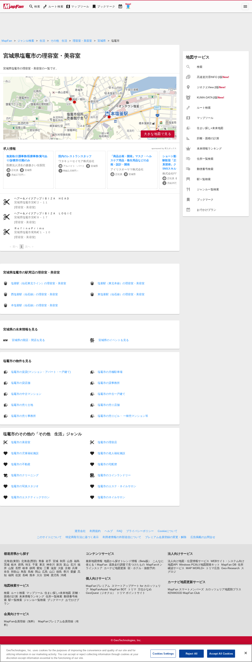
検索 (6, 592)
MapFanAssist (99, 589)
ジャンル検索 (26, 40)
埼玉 (28, 564)
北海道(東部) (12, 561)
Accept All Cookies (221, 653)
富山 (66, 564)
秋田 (62, 561)
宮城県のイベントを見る (113, 340)
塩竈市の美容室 (20, 442)
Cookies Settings (163, 653)
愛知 (39, 568)
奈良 (6, 571)
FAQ (119, 531)
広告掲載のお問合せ (202, 537)
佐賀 (18, 575)
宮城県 (101, 40)
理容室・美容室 (82, 40)
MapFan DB (228, 564)
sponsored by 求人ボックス (164, 148)
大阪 (60, 568)
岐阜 (25, 568)
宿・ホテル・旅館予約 (141, 568)
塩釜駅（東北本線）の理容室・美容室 (121, 283)
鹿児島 (55, 575)
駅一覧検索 (15, 599)
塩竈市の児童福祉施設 (25, 453)
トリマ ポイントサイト (131, 592)
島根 (30, 571)
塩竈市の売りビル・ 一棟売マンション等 (123, 415)
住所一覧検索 (54, 596)
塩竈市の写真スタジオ (25, 486)
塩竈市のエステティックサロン (30, 497)
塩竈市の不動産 (20, 464)
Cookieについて (167, 531)
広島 (45, 571)
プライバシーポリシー (140, 531)
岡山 (38, 571)
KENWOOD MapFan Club (184, 592)
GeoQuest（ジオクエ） (100, 592)
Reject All (191, 653)
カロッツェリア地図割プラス (223, 589)
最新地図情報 (94, 561)
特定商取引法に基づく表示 (82, 537)
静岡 (32, 568)
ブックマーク (55, 599)
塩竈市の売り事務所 (23, 415)
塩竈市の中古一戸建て (111, 393)
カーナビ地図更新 (115, 568)
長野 (18, 568)
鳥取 (23, 571)
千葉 (35, 564)
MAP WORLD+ (195, 568)
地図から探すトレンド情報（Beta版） (127, 561)
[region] (89, 108)
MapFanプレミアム (98, 585)
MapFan (7, 40)
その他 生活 (59, 40)
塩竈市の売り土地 (22, 404)
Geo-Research (230, 568)
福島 (77, 561)
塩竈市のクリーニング (25, 475)
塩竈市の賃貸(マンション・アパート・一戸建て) (41, 371)
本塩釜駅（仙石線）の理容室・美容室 (34, 305)
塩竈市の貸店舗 (20, 382)
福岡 (11, 575)
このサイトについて (49, 537)
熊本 (32, 575)
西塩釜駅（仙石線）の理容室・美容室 (34, 294)
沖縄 (63, 575)
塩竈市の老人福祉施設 (111, 453)
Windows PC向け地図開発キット (199, 564)
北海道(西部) (29, 561)
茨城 (6, 564)
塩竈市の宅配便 (107, 464)
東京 (42, 564)
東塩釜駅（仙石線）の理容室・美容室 (121, 294)
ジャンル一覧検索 (35, 599)
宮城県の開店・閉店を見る (28, 340)
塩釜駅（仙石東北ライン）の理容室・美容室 (38, 283)
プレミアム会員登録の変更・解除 (165, 537)
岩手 (48, 561)
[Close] (245, 653)
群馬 (21, 564)
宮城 (55, 561)
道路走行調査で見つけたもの (127, 564)
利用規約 (95, 531)
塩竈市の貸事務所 (109, 382)
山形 (69, 561)
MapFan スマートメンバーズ (186, 589)
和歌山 (15, 571)
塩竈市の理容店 (107, 442)
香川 (66, 571)
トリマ (132, 589)
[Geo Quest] (128, 6)
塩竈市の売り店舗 (109, 404)
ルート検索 (18, 592)
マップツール (34, 592)
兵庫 (75, 568)
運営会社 (80, 531)
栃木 (14, 564)
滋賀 (53, 568)
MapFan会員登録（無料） (20, 621)
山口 (52, 571)
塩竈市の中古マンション (26, 393)
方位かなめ (145, 589)
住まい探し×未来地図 (57, 592)
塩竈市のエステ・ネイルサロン (117, 486)
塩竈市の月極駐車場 (110, 371)
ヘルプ (109, 531)
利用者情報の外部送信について (122, 537)
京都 (67, 568)
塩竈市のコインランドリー (114, 475)
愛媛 (73, 571)
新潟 (59, 564)
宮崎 (46, 575)
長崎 (25, 575)
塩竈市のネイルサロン (111, 497)
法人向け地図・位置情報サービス (188, 561)
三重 (46, 568)
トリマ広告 (213, 568)
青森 (41, 561)
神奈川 (50, 564)
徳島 (59, 571)
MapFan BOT (117, 589)
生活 (42, 40)
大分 (39, 575)
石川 (73, 564)
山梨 (11, 568)
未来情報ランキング (31, 596)
